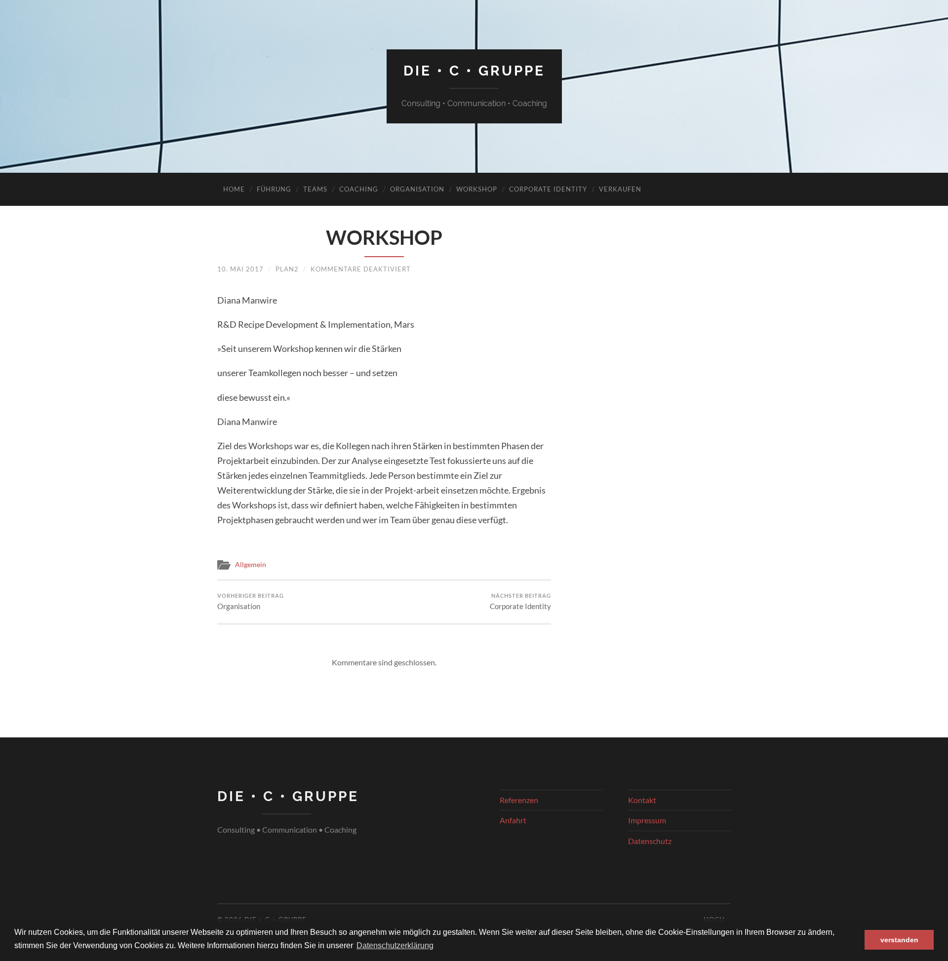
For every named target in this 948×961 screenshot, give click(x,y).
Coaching (358, 189)
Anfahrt (513, 820)
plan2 (287, 269)
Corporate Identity (548, 189)
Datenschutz (650, 841)
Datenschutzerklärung (395, 945)
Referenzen (519, 800)
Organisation (417, 189)
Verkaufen (620, 189)
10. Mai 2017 (240, 269)
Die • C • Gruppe (474, 71)
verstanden (899, 940)
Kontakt (642, 800)
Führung (274, 189)
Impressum (647, 820)
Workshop (476, 189)
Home (234, 189)
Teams (315, 189)
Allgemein (250, 565)
